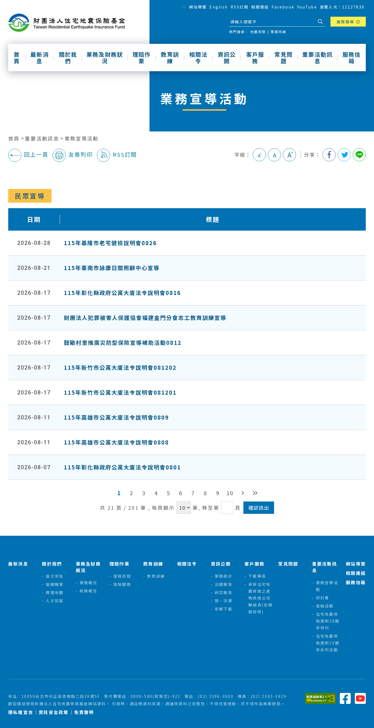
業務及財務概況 (88, 567)
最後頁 (255, 493)
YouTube (307, 7)
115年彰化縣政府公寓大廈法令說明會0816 (122, 293)
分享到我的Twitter (344, 154)
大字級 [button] (289, 154)
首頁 (17, 57)
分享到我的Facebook (329, 154)
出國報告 (223, 584)
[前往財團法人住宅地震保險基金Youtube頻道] (360, 697)
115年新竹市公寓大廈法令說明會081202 (120, 367)
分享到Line (359, 154)
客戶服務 (255, 57)
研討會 (322, 597)
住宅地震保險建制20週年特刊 (327, 620)
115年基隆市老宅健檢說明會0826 (110, 243)
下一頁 (242, 493)
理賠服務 (122, 584)
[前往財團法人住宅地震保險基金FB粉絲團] (345, 697)
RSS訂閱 (239, 7)
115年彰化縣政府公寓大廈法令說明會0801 (122, 467)
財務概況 (88, 591)
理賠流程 (122, 576)
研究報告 (223, 592)
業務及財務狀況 (105, 57)
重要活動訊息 (317, 57)
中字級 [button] (274, 154)
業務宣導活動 (82, 138)
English (218, 7)
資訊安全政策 (53, 712)
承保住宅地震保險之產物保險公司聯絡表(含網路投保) (260, 597)
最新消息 (39, 57)
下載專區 (257, 576)
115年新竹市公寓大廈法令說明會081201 (120, 392)
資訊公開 (227, 57)
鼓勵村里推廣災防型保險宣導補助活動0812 (123, 342)
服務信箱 (352, 57)
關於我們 (68, 57)
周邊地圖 (55, 592)
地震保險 (258, 31)
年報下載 (223, 609)
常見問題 (283, 57)
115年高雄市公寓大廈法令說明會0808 (116, 442)
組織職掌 (55, 584)
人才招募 (55, 600)
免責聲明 (84, 712)
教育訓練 (170, 57)
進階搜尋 (345, 21)
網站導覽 (198, 7)
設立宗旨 (55, 576)
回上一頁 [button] (36, 154)
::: (184, 6)
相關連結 (260, 7)
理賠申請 (278, 31)
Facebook (283, 7)
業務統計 (223, 576)
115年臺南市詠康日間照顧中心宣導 (112, 268)
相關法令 (198, 57)
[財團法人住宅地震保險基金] (68, 23)
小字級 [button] (259, 154)
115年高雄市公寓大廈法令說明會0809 (116, 417)
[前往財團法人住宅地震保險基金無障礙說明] (320, 697)
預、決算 (223, 600)
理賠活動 (325, 606)
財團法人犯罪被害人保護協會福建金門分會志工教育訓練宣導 (145, 318)
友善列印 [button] (80, 154)
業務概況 (88, 582)
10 (230, 493)
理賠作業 (142, 57)
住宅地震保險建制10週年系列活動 (327, 642)
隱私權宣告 (20, 712)
